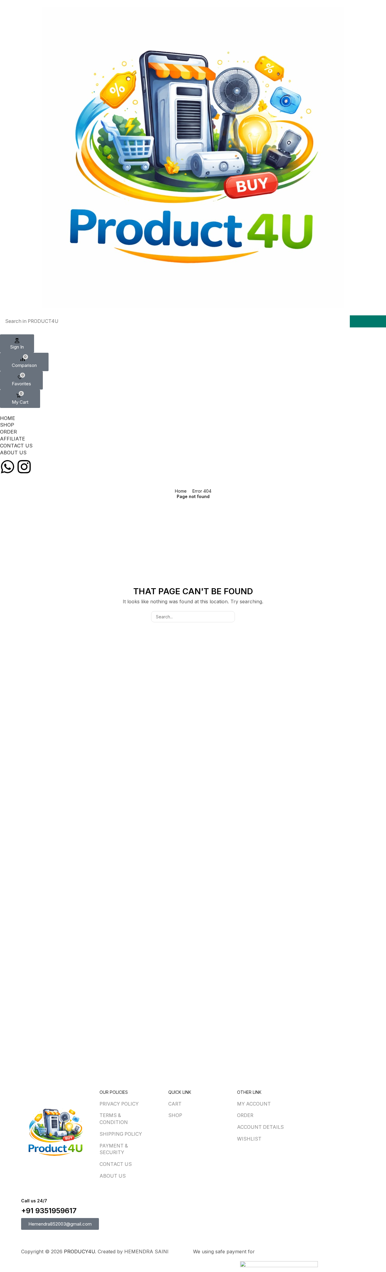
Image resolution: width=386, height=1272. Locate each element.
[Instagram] (24, 466)
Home (181, 491)
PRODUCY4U (79, 1251)
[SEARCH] (229, 616)
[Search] (368, 321)
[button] (17, 343)
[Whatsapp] (7, 466)
